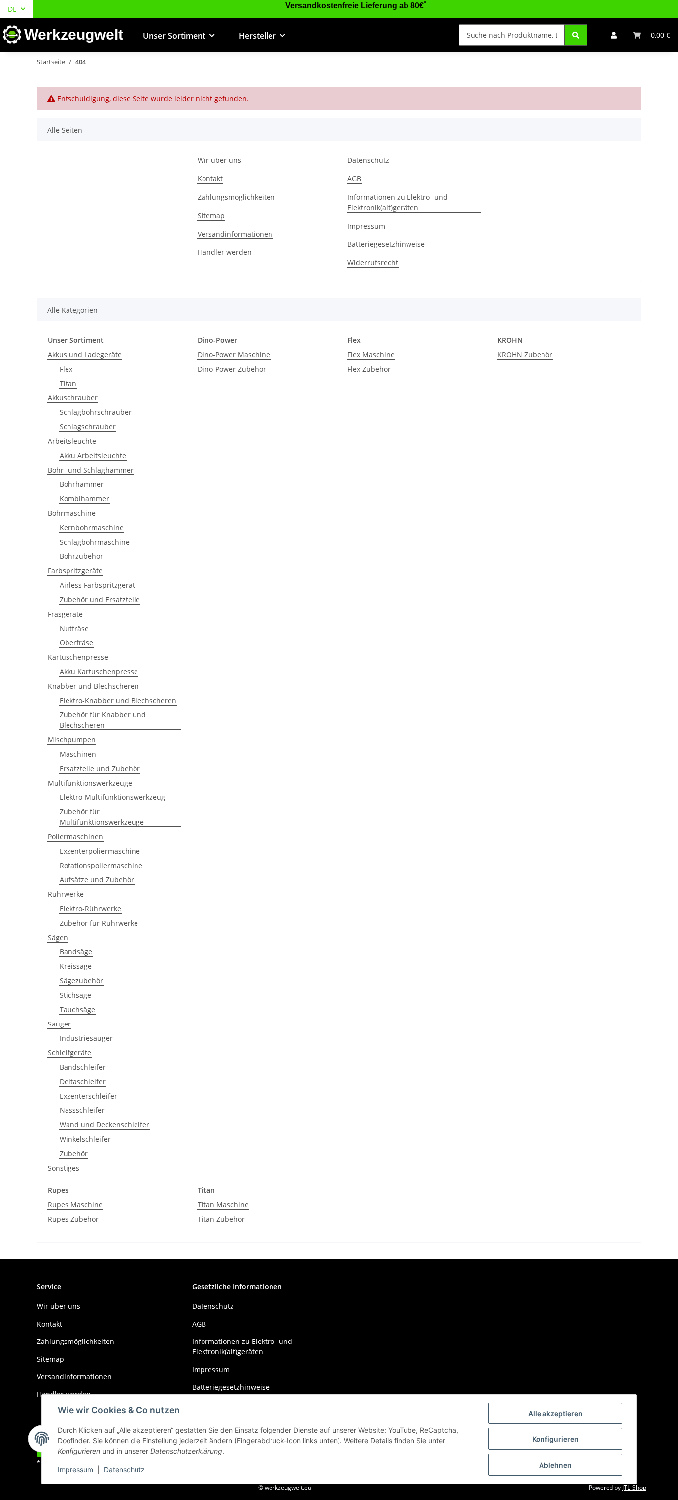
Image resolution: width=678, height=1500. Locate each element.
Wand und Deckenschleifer (104, 1124)
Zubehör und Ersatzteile (100, 599)
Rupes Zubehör (73, 1219)
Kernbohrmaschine (92, 527)
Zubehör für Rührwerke (99, 923)
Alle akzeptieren (555, 1413)
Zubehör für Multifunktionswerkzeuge (102, 817)
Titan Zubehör (221, 1219)
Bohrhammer (82, 484)
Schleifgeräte (69, 1052)
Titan (68, 383)
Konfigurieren (555, 1439)
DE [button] (12, 9)
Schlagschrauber (88, 426)
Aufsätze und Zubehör (97, 879)
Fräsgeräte (65, 614)
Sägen (58, 937)
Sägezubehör (81, 980)
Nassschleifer (82, 1110)
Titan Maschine (223, 1204)
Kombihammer (84, 498)
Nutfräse (74, 628)
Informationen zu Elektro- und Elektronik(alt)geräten (397, 202)
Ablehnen (555, 1465)
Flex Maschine (371, 354)
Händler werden (225, 252)
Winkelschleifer (85, 1139)
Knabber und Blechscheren (93, 686)
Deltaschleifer (83, 1081)
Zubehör (74, 1153)
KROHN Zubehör (524, 354)
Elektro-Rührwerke (90, 908)
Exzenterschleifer (88, 1096)
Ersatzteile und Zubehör (100, 768)
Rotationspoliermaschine (101, 865)
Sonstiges (63, 1168)
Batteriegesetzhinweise (386, 244)
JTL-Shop (634, 1487)
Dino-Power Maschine (234, 354)
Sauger (59, 1023)
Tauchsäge (77, 1009)
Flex (66, 369)
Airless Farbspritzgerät (97, 585)
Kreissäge (76, 966)
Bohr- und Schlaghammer (91, 469)
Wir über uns (219, 160)
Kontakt (210, 178)
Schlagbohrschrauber (96, 412)
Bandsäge (76, 951)
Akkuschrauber (73, 397)
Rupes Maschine (75, 1204)
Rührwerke (66, 894)
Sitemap (211, 215)
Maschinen (78, 754)
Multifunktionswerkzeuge (90, 783)
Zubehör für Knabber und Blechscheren (103, 720)
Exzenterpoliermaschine (100, 851)
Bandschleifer (83, 1067)
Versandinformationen (235, 233)
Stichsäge (75, 995)
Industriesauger (86, 1038)
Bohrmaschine (72, 513)
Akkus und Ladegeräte (85, 354)
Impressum (75, 1469)
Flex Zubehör (369, 369)
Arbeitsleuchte (72, 441)
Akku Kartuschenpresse (99, 671)
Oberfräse (76, 642)
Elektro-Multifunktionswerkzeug (112, 797)
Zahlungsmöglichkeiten (236, 197)
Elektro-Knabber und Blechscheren (118, 700)
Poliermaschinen (75, 836)
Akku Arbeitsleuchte (93, 455)
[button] (614, 35)
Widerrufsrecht (372, 262)
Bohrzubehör (81, 556)
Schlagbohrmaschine (95, 542)
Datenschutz (124, 1469)
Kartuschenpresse (78, 657)
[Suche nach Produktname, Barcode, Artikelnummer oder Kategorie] (575, 35)
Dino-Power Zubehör (232, 369)
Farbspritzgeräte (75, 570)
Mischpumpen (72, 739)
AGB (354, 178)
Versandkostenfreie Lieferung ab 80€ (355, 5)
